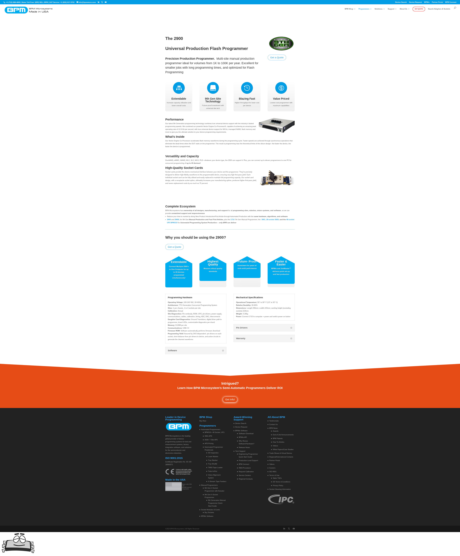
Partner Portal (437, 2)
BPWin (427, 2)
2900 (169, 219)
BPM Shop (349, 9)
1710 (232, 219)
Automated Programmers (210, 429)
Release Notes (244, 447)
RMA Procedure (245, 468)
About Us (403, 9)
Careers (272, 468)
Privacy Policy (278, 485)
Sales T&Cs (277, 478)
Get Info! (230, 399)
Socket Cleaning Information (280, 489)
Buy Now (202, 421)
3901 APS (208, 436)
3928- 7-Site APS (211, 440)
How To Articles (278, 442)
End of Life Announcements (283, 435)
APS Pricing (209, 443)
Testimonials (274, 421)
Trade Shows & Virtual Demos (280, 453)
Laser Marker (213, 456)
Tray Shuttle (212, 464)
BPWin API (243, 437)
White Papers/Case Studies (283, 449)
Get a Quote (277, 57)
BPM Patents (278, 438)
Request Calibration (246, 472)
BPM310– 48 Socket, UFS (214, 432)
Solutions (378, 9)
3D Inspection (213, 453)
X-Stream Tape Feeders (217, 481)
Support (391, 9)
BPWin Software (207, 516)
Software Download (246, 433)
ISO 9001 (272, 472)
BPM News (273, 428)
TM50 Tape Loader (215, 467)
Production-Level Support (248, 460)
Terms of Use (274, 475)
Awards (275, 431)
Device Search (401, 2)
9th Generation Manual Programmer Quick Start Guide (217, 503)
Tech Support (240, 451)
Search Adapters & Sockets (439, 9)
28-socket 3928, (273, 219)
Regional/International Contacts (281, 457)
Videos (275, 446)
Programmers (364, 9)
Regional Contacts (246, 479)
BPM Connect (450, 2)
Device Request (415, 2)
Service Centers (245, 475)
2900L (177, 219)
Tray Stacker (213, 460)
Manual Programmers (209, 485)
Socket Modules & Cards (210, 510)
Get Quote (419, 9)
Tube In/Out (212, 471)
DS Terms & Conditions (281, 482)
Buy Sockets (209, 512)
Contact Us (273, 424)
